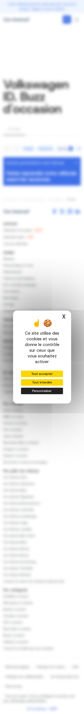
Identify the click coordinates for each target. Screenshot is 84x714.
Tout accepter (42, 374)
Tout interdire (42, 382)
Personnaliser (42, 391)
